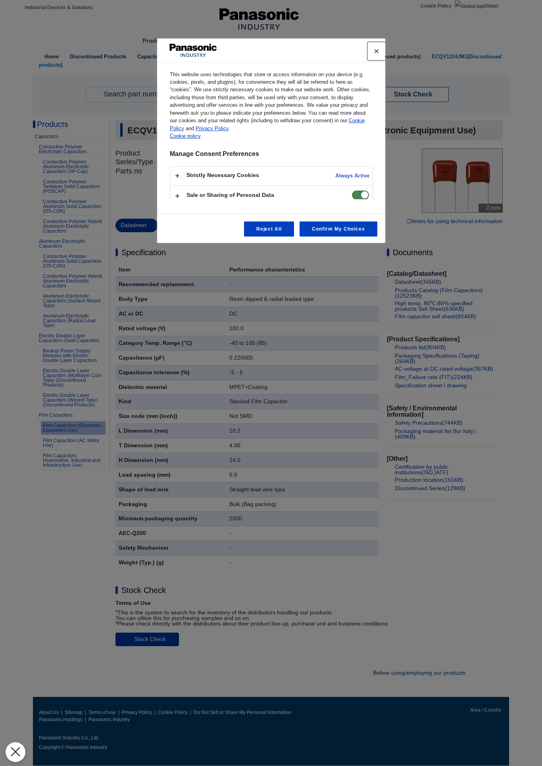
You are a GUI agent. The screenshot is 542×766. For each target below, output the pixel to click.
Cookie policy (185, 136)
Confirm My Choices (338, 229)
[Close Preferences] (15, 752)
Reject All (269, 229)
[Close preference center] (376, 51)
